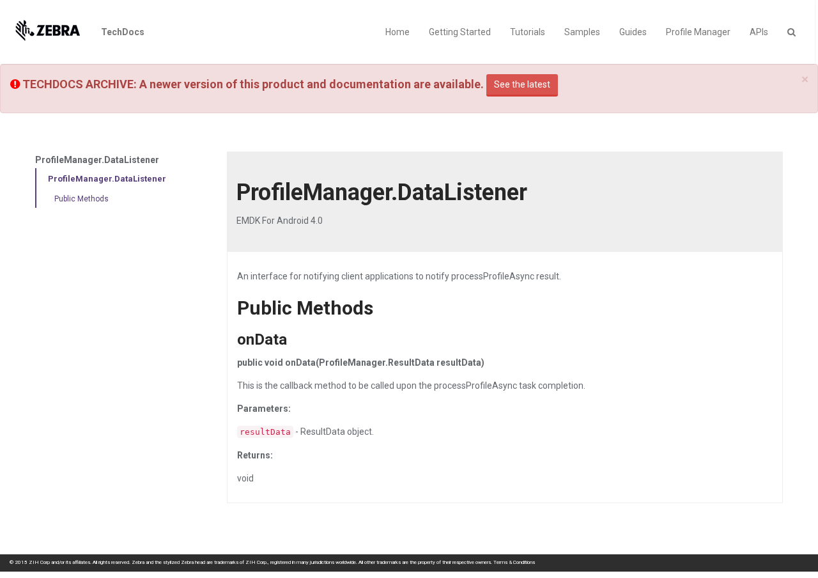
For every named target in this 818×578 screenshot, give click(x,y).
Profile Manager (698, 32)
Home (397, 32)
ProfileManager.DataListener (107, 179)
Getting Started (460, 32)
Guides (633, 32)
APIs (759, 32)
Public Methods (81, 198)
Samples (582, 32)
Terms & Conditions (514, 562)
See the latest (522, 84)
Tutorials (527, 32)
